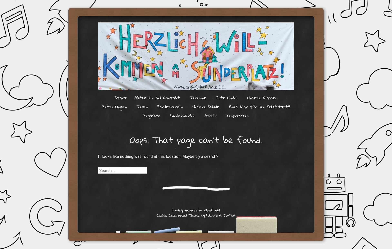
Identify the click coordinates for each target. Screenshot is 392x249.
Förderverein (170, 107)
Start (121, 98)
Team (142, 107)
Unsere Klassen (262, 98)
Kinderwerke (182, 116)
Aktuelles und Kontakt (157, 98)
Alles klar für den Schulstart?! (259, 107)
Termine (197, 98)
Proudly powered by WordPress (196, 210)
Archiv (210, 116)
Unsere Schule (205, 107)
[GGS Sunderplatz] (196, 56)
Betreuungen (114, 107)
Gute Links (226, 98)
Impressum (237, 116)
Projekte (151, 116)
